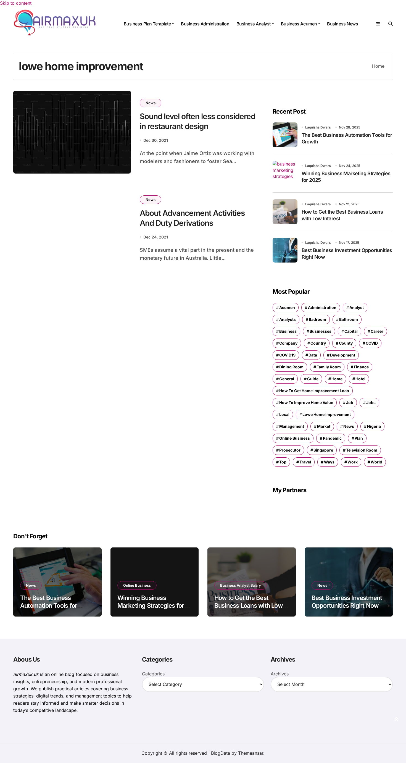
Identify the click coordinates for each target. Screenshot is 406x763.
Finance (361, 367)
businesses (320, 331)
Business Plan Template (147, 24)
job (349, 402)
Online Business (137, 585)
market (323, 426)
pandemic (332, 438)
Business (288, 331)
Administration (322, 307)
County (346, 343)
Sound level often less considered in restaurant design (197, 121)
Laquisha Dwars (318, 127)
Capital (351, 331)
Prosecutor (289, 450)
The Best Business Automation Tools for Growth (48, 605)
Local (284, 414)
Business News (342, 24)
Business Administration (205, 24)
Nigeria (374, 426)
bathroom (348, 319)
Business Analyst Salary (240, 585)
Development (342, 355)
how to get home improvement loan (314, 390)
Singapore (323, 450)
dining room (291, 367)
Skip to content (15, 3)
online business (294, 438)
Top (282, 462)
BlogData (220, 753)
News (150, 103)
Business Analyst (253, 24)
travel (305, 462)
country (318, 343)
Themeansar (250, 753)
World (376, 462)
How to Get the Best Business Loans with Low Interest (248, 605)
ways (329, 462)
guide (312, 378)
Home (336, 378)
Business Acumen (299, 24)
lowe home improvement (326, 414)
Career (377, 331)
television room (361, 450)
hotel (360, 378)
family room (329, 367)
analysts (287, 319)
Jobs (371, 402)
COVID (372, 343)
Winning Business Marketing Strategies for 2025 (150, 605)
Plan (359, 438)
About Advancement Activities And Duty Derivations (192, 218)
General (286, 378)
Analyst (356, 307)
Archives (280, 674)
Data (313, 355)
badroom (317, 319)
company (288, 343)
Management (291, 426)
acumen (287, 307)
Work (352, 462)
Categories (153, 674)
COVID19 (287, 355)
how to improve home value (306, 402)
